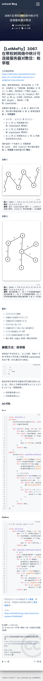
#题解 (4, 630)
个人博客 (29, 599)
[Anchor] (1, 410)
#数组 (22, 628)
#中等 (17, 628)
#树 (26, 628)
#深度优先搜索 (34, 628)
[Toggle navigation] (38, 4)
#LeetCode (9, 628)
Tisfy (10, 650)
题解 (6, 625)
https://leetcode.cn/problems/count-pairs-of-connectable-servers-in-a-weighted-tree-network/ (19, 77)
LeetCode (14, 625)
